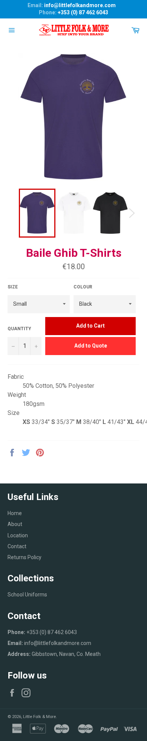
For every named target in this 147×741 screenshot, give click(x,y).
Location (18, 535)
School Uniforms (27, 595)
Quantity (19, 328)
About (15, 524)
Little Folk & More (39, 716)
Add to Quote (90, 346)
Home (15, 513)
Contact (17, 546)
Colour (83, 287)
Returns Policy (24, 557)
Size (13, 287)
